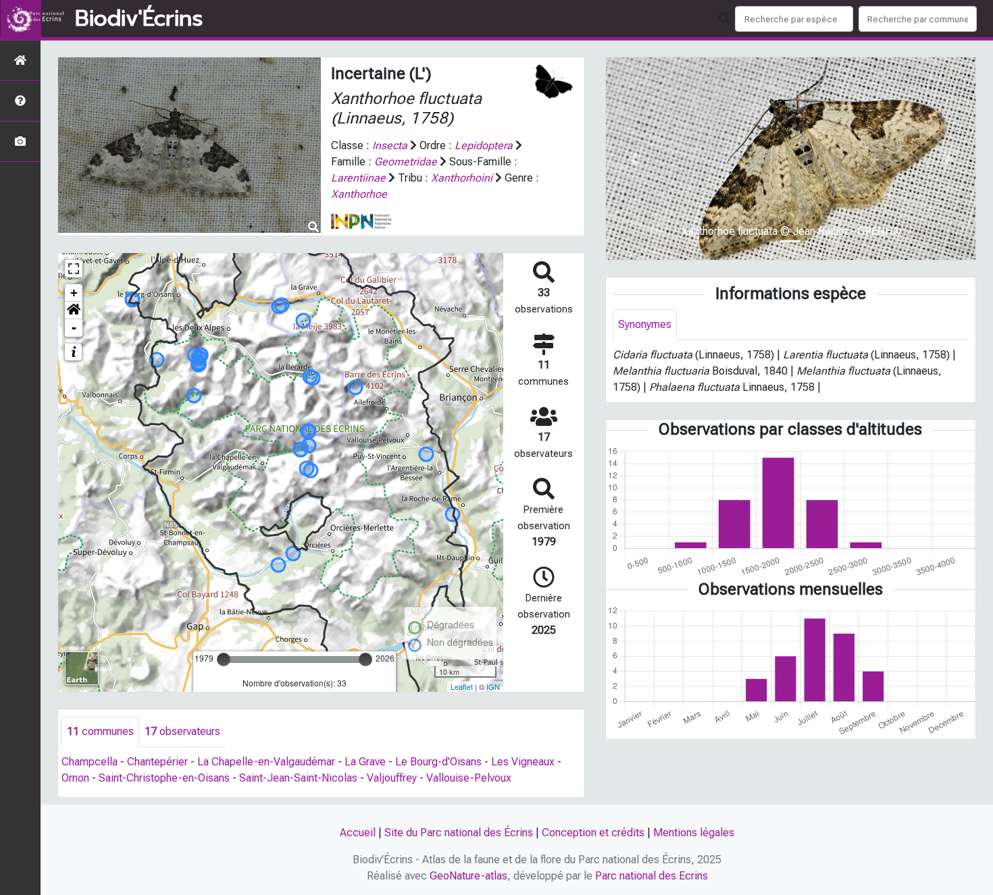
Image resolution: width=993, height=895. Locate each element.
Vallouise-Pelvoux (468, 777)
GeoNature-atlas (468, 875)
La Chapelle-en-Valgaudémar (266, 761)
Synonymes (644, 324)
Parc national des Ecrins (651, 875)
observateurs (182, 731)
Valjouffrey (392, 777)
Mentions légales (693, 832)
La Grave (365, 761)
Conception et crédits (593, 832)
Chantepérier (157, 761)
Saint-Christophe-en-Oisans (164, 777)
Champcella (89, 761)
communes (100, 731)
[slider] (223, 659)
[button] (73, 310)
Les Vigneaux (523, 761)
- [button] (74, 328)
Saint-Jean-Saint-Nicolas (298, 777)
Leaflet (462, 686)
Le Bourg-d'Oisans (438, 761)
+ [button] (74, 293)
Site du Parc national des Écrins (458, 832)
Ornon (75, 777)
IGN (493, 686)
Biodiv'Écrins (139, 18)
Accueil (358, 832)
